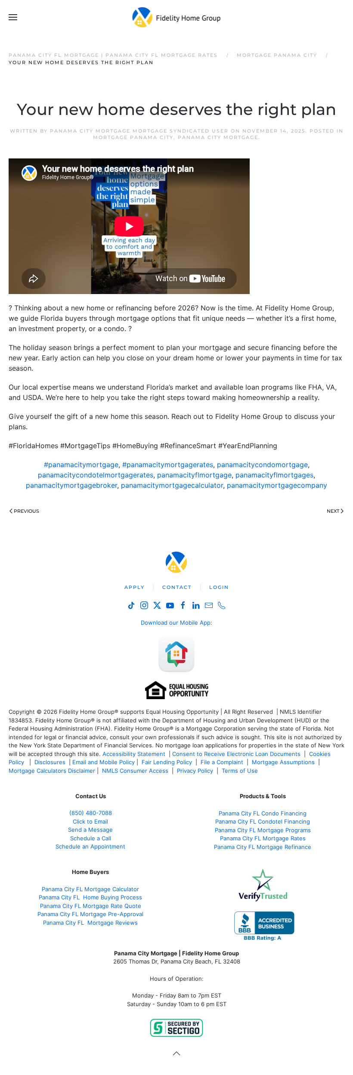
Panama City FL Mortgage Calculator (90, 889)
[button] (13, 17)
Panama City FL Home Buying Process (90, 897)
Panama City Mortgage (218, 137)
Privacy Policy (195, 770)
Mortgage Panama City (133, 137)
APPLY (134, 587)
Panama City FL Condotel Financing (262, 821)
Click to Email (90, 821)
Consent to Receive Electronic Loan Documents (236, 753)
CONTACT (177, 587)
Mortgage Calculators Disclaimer (52, 770)
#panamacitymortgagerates (167, 464)
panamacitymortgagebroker (71, 485)
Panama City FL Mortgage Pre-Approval (90, 914)
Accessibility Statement (133, 753)
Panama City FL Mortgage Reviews (90, 922)
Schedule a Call (90, 838)
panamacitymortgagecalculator (172, 485)
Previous (26, 511)
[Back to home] (177, 17)
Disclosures (49, 762)
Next (333, 511)
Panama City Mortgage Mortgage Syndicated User (139, 131)
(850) (90, 812)
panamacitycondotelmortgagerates (95, 475)
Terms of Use (241, 770)
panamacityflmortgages (274, 475)
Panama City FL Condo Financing (263, 813)
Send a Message (90, 829)
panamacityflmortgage (194, 475)
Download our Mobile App (176, 622)
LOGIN (219, 587)
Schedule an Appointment (90, 846)
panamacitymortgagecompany (277, 485)
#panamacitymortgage (81, 464)
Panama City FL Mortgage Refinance (262, 846)
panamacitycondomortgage (262, 464)
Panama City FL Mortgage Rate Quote (90, 905)
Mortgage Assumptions (283, 762)
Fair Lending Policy (167, 762)
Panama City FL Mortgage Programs (263, 830)
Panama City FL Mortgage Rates (263, 838)
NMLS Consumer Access (135, 770)
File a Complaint (223, 762)
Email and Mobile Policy (103, 762)
